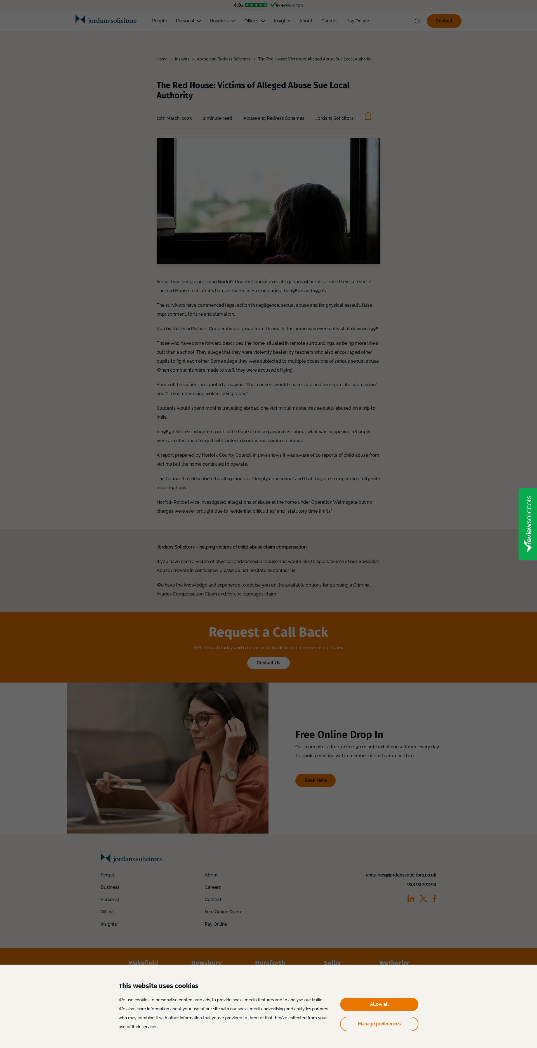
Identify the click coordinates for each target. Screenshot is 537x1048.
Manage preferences (379, 1023)
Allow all (379, 1004)
